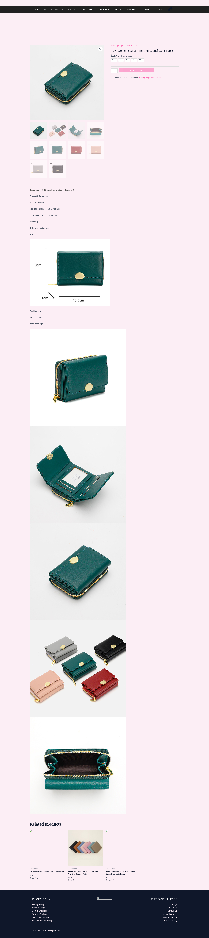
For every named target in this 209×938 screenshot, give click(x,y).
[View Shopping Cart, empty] (169, 9)
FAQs (174, 904)
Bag (45, 10)
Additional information (52, 190)
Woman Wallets (130, 46)
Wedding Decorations (125, 10)
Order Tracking (170, 920)
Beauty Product (88, 10)
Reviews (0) (69, 190)
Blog (160, 10)
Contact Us (172, 911)
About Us (173, 908)
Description (35, 190)
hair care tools (70, 10)
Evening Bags (117, 46)
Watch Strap (106, 10)
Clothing (54, 10)
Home (37, 10)
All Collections (147, 10)
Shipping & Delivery (40, 917)
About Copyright (170, 914)
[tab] (35, 190)
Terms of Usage (38, 908)
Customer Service (169, 917)
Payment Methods (39, 914)
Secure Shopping (39, 911)
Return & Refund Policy (42, 920)
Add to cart (137, 70)
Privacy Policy (38, 904)
